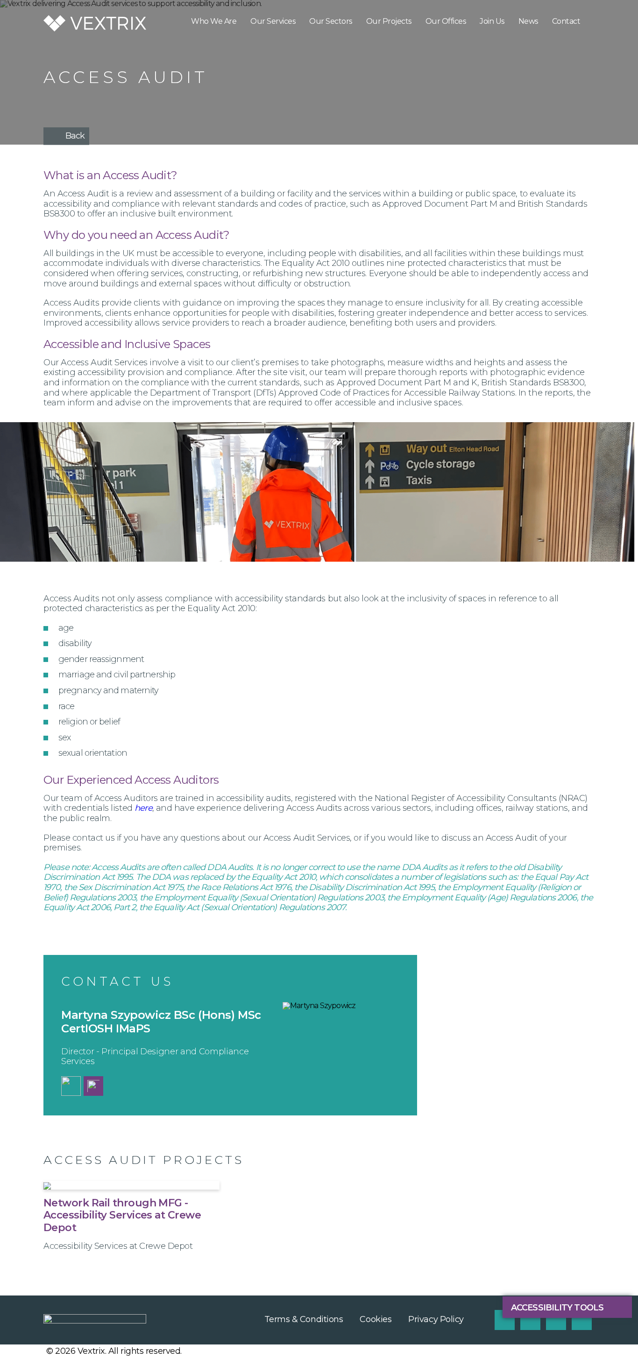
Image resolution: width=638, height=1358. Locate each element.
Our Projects (388, 21)
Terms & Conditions (303, 1319)
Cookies (375, 1319)
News (528, 21)
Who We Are (213, 21)
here (143, 808)
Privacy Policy (436, 1319)
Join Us (492, 21)
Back (75, 136)
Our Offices (445, 21)
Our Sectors (330, 21)
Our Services (272, 21)
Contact (566, 21)
